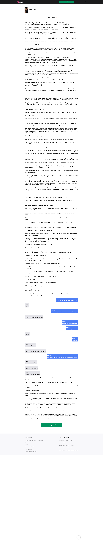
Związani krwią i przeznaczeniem (66, 447)
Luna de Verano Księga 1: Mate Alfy (67, 445)
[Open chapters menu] (78, 537)
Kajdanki (26, 444)
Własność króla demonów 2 (31, 451)
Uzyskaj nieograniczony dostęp (66, 1)
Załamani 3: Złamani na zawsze (66, 443)
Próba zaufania (28, 449)
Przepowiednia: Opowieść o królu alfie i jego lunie (34, 441)
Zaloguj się (84, 1)
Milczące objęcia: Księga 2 (30, 446)
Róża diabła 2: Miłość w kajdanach (66, 440)
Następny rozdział (52, 425)
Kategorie (78, 1)
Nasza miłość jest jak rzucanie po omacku (68, 450)
